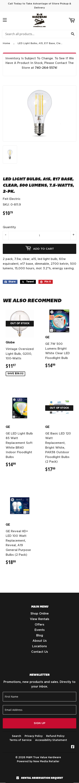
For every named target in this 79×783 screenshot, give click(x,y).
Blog (39, 635)
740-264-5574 (46, 67)
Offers (39, 624)
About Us (40, 640)
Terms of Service (20, 740)
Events (40, 629)
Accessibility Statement (51, 740)
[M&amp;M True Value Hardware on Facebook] (72, 747)
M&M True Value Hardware (43, 757)
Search (16, 736)
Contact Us (39, 651)
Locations (39, 646)
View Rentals (39, 619)
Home (6, 43)
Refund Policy (55, 736)
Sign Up (39, 723)
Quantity (9, 227)
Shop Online (39, 613)
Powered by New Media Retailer (38, 761)
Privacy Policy (34, 736)
